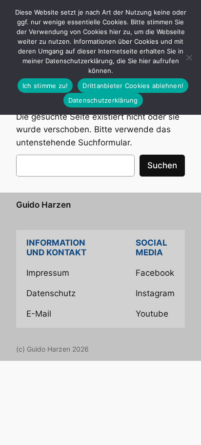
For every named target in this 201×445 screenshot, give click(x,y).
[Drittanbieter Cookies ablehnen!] (189, 57)
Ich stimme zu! (45, 85)
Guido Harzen (43, 205)
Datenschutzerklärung (103, 100)
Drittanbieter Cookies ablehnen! (132, 85)
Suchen (162, 165)
